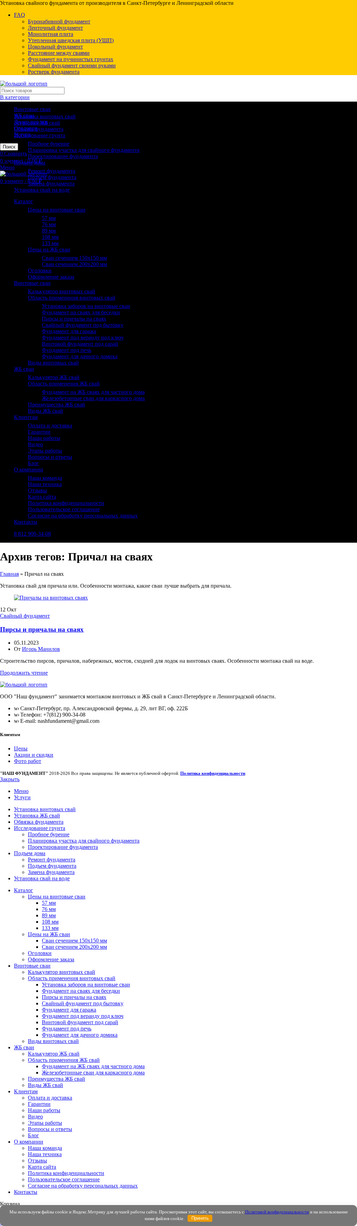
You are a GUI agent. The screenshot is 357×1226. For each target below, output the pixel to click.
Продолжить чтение (24, 673)
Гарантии (39, 432)
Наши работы (44, 438)
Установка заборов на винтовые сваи (86, 306)
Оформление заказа (51, 277)
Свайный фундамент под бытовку (82, 325)
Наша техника (45, 484)
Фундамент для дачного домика (79, 356)
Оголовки (40, 270)
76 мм (49, 224)
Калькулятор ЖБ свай (53, 377)
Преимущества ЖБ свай (56, 405)
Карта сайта (42, 497)
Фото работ (27, 761)
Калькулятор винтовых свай (61, 291)
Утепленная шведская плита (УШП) (71, 40)
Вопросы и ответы (50, 457)
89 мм (49, 231)
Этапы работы (45, 451)
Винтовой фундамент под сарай (80, 344)
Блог (33, 463)
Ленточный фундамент (55, 28)
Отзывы (37, 490)
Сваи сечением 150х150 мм (74, 258)
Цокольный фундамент (55, 47)
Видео (35, 444)
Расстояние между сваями (59, 53)
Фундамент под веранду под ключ (82, 337)
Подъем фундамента (52, 177)
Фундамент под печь (66, 350)
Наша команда (45, 478)
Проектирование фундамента (63, 156)
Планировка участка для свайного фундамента (83, 150)
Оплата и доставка (50, 425)
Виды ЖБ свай (45, 411)
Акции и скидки (33, 755)
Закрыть (10, 779)
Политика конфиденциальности (66, 503)
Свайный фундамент (25, 616)
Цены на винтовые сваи (56, 210)
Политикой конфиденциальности (277, 1211)
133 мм (50, 243)
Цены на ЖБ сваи (49, 249)
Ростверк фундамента (53, 72)
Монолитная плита (50, 34)
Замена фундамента (51, 183)
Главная (9, 574)
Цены (21, 748)
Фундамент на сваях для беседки (81, 312)
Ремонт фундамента (51, 171)
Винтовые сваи (32, 109)
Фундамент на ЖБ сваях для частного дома (93, 392)
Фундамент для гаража (69, 331)
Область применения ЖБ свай (64, 384)
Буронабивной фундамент (59, 21)
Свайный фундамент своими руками (72, 65)
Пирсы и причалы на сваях (74, 319)
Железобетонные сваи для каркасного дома (93, 398)
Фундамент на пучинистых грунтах (70, 59)
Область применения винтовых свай (71, 298)
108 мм (50, 237)
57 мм (49, 218)
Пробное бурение (48, 144)
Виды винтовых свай (53, 363)
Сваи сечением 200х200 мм (74, 264)
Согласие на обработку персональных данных (83, 516)
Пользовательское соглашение (64, 509)
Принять (200, 1218)
